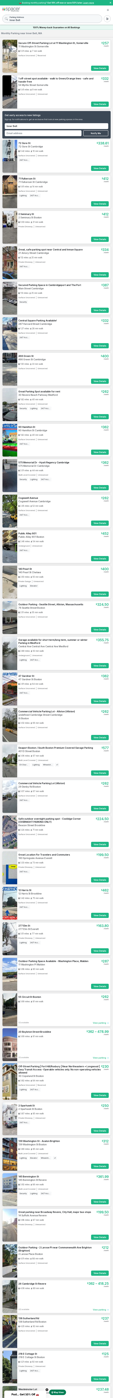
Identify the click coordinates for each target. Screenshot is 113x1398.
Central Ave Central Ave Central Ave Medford (43, 646)
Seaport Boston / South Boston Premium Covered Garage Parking (55, 747)
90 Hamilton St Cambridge (32, 430)
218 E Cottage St (27, 1353)
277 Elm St (24, 925)
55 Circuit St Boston (29, 996)
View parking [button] (99, 1023)
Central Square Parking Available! (37, 320)
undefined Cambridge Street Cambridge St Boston (40, 716)
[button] (25, 1394)
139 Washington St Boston (32, 1144)
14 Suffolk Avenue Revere (32, 1215)
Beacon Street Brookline (31, 825)
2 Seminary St (26, 214)
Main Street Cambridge (31, 288)
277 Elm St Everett (28, 929)
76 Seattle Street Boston (31, 607)
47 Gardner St (26, 675)
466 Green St (26, 356)
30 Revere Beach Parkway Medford (38, 394)
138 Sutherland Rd (28, 1318)
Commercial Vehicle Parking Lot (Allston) (41, 783)
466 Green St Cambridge (32, 359)
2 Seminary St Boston (30, 217)
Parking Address (17, 17)
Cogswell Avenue (28, 497)
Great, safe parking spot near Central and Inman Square (50, 249)
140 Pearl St (25, 568)
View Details (100, 68)
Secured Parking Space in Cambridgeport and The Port (49, 285)
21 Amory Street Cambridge (33, 252)
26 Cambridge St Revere (32, 1283)
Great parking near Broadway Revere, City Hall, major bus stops (54, 1212)
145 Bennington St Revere (32, 1179)
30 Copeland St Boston (31, 1076)
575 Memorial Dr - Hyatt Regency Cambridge (43, 462)
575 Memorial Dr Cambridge (34, 465)
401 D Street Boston (29, 751)
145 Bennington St (28, 1176)
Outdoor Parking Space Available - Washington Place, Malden (53, 961)
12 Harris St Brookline (30, 893)
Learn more (88, 2)
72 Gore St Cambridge (30, 146)
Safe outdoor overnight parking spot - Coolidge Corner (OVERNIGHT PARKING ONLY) (49, 820)
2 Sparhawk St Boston (30, 1108)
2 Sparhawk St (26, 1105)
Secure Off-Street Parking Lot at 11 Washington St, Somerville (53, 43)
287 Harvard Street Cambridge (35, 323)
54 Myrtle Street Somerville (33, 85)
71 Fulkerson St (26, 178)
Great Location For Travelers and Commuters (44, 854)
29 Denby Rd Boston (29, 786)
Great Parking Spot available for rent (39, 391)
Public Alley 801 (27, 533)
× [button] (110, 2)
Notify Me (96, 133)
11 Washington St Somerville (33, 46)
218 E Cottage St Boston (31, 1357)
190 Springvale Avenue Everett (35, 858)
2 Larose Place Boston (30, 1254)
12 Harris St (24, 890)
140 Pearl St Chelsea (29, 572)
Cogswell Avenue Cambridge (34, 501)
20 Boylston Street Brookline (34, 1031)
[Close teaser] (46, 1389)
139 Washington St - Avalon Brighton (39, 1141)
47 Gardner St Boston (30, 679)
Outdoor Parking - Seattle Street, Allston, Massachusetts (50, 604)
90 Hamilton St (26, 426)
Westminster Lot (27, 1389)
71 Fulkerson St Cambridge (33, 182)
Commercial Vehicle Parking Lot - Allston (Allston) (46, 711)
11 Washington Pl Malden (31, 964)
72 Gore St (24, 143)
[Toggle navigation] (108, 10)
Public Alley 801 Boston (31, 536)
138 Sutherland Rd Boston (32, 1321)
